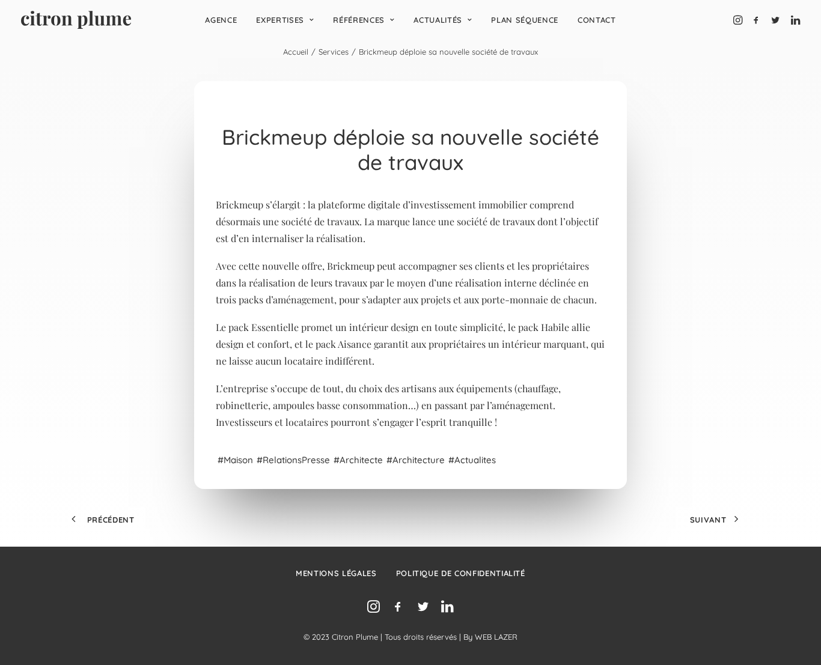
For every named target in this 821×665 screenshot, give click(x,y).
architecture (418, 460)
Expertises (280, 20)
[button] (738, 20)
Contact (597, 20)
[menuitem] (221, 20)
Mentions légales (336, 573)
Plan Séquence (524, 20)
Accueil (295, 51)
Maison (238, 460)
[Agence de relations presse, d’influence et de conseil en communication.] (76, 20)
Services (334, 51)
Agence (221, 20)
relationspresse (296, 460)
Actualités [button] (438, 20)
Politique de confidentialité (460, 573)
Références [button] (359, 20)
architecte (361, 460)
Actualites (475, 460)
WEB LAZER (496, 637)
